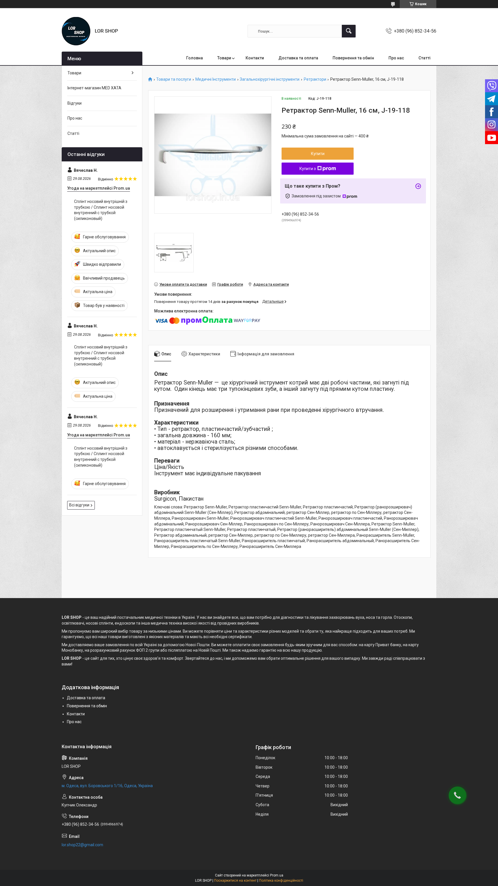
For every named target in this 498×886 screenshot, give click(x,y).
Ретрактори (315, 79)
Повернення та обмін (353, 58)
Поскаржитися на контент (235, 881)
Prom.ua (276, 875)
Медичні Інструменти (215, 79)
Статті (424, 58)
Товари (224, 58)
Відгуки (74, 103)
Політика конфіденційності (281, 881)
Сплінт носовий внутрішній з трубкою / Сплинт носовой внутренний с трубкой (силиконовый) (100, 210)
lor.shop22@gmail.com (82, 844)
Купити (318, 153)
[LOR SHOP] (76, 31)
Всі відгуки (79, 505)
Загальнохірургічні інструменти (269, 79)
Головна (194, 58)
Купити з (307, 168)
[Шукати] (349, 31)
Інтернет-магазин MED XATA (94, 88)
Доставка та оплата (298, 58)
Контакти (255, 58)
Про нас (396, 58)
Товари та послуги (173, 79)
